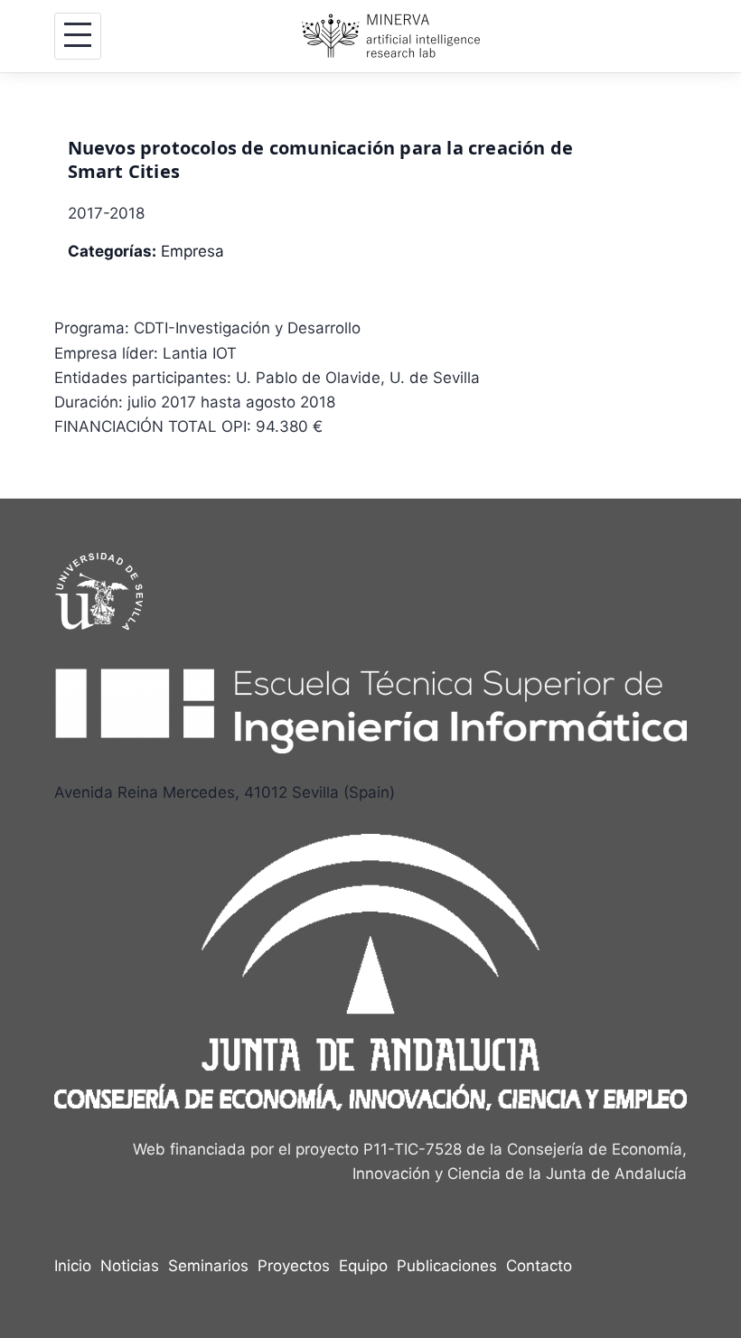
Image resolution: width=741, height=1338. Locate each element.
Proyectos (294, 1266)
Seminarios (208, 1266)
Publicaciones (447, 1266)
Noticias (129, 1266)
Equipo (363, 1266)
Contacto (539, 1266)
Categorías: (112, 251)
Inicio (72, 1266)
